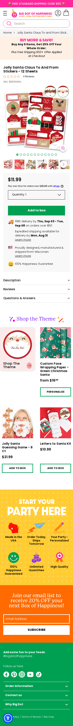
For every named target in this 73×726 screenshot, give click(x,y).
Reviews (9, 289)
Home (7, 33)
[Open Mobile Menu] (7, 13)
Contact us (13, 695)
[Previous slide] (9, 164)
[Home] (32, 13)
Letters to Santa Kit (53, 409)
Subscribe (37, 630)
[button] (19, 164)
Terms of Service (31, 716)
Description (12, 280)
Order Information (19, 686)
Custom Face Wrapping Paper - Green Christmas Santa (52, 333)
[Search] (9, 23)
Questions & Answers (19, 298)
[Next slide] (63, 164)
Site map (48, 716)
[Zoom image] (63, 148)
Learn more (23, 240)
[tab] (17, 154)
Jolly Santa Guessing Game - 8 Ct (16, 410)
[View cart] (66, 15)
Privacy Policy (11, 716)
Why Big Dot (14, 704)
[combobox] (36, 23)
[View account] (58, 13)
